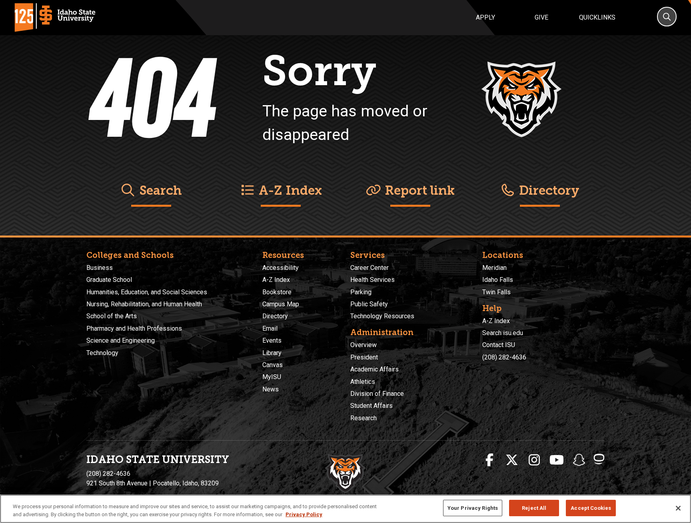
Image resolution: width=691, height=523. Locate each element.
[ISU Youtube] (557, 460)
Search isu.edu (502, 333)
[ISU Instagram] (534, 460)
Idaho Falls (497, 279)
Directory (547, 190)
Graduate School (109, 279)
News (270, 389)
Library (272, 353)
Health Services (372, 279)
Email (270, 328)
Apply (485, 17)
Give (541, 17)
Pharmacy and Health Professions (134, 328)
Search (159, 190)
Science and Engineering (120, 340)
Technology (102, 353)
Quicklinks (597, 17)
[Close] (678, 508)
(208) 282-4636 (504, 357)
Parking (360, 292)
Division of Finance (377, 393)
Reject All (534, 508)
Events (272, 340)
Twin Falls (496, 292)
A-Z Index (289, 190)
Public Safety (369, 304)
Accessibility (280, 267)
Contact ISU (498, 345)
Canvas (272, 365)
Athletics (362, 381)
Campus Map (280, 304)
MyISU (271, 377)
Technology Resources (382, 316)
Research (363, 418)
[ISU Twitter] (512, 460)
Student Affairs (371, 405)
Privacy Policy (304, 514)
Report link (418, 190)
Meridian (494, 267)
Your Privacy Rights (472, 508)
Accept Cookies (591, 508)
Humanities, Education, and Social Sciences (146, 292)
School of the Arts (111, 316)
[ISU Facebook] (489, 460)
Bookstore (277, 292)
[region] (345, 509)
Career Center (369, 267)
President (364, 357)
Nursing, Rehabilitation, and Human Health (144, 304)
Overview (363, 345)
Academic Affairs (374, 369)
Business (99, 267)
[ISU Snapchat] (579, 460)
